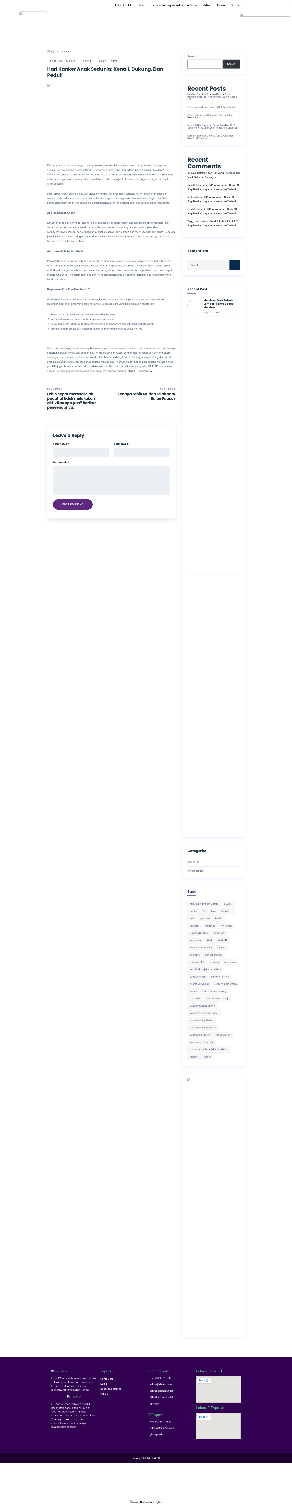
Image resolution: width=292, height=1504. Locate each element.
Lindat (191, 209)
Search (191, 56)
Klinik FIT (222, 940)
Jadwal (220, 5)
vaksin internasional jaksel (204, 1013)
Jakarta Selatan (199, 933)
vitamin (194, 1056)
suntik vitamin (198, 976)
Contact (236, 5)
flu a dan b (226, 911)
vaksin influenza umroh (202, 1005)
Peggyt (191, 221)
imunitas (195, 925)
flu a (213, 911)
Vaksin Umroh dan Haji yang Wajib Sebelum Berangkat (210, 116)
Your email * (121, 444)
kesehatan (196, 940)
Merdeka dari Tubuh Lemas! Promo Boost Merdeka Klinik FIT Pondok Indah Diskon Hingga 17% (212, 96)
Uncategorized (195, 871)
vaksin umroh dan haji (201, 1042)
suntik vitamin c (220, 976)
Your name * (61, 444)
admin (86, 61)
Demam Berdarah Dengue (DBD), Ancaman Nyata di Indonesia (210, 137)
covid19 (228, 904)
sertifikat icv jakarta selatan (205, 969)
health (218, 918)
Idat (189, 197)
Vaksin (104, 1394)
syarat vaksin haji (199, 984)
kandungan (219, 933)
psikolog (214, 962)
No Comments (108, 61)
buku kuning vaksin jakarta (204, 904)
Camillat (192, 185)
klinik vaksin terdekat (201, 947)
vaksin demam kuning (214, 991)
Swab (103, 1384)
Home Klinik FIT (124, 5)
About (143, 5)
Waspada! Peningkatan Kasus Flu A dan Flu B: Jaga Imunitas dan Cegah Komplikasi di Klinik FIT (213, 126)
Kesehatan (193, 862)
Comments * (61, 462)
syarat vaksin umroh (225, 984)
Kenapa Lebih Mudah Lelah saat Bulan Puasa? (146, 396)
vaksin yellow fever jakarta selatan (209, 1049)
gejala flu (205, 918)
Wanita (208, 1056)
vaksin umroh (223, 1035)
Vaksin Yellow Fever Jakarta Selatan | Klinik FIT (212, 107)
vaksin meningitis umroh (203, 1027)
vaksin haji (195, 998)
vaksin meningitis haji (201, 1020)
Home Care (106, 1378)
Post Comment (72, 504)
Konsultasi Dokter (110, 1389)
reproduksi (230, 962)
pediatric (195, 954)
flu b (192, 918)
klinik (209, 940)
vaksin (193, 991)
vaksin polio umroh (200, 1035)
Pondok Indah (197, 962)
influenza (210, 925)
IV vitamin (226, 925)
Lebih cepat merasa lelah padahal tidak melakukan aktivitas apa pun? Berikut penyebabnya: (71, 400)
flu (204, 911)
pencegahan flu (213, 954)
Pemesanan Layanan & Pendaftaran (174, 5)
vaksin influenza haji (217, 998)
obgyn (221, 947)
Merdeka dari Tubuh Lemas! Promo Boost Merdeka (218, 304)
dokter (193, 911)
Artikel (207, 5)
